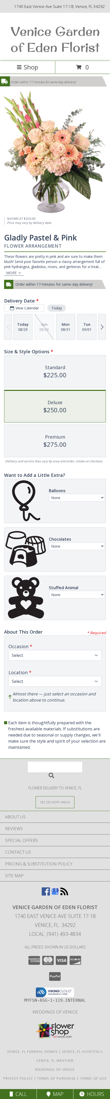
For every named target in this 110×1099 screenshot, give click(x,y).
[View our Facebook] (46, 894)
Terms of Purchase (56, 1078)
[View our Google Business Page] (55, 894)
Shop (31, 67)
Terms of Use (93, 1078)
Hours (94, 1094)
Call (20, 1094)
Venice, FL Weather (54, 1060)
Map (56, 1094)
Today (56, 308)
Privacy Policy (18, 1078)
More (11, 272)
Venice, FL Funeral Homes (32, 1051)
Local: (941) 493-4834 (55, 934)
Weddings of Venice (55, 1012)
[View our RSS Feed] (64, 894)
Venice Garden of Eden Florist (55, 39)
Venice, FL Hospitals (82, 1051)
